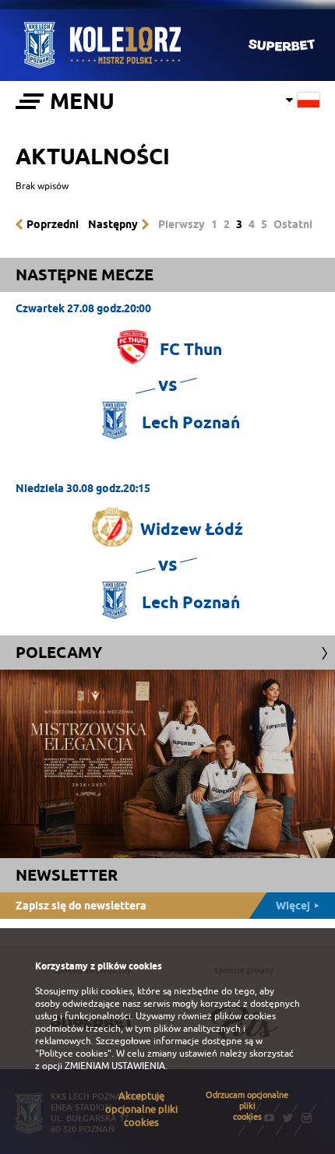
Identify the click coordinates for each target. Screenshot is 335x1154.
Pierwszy (181, 224)
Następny (113, 224)
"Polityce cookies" (73, 1053)
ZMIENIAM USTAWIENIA (115, 1066)
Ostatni (292, 224)
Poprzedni (52, 224)
